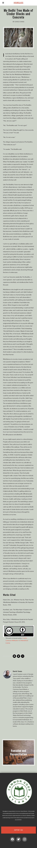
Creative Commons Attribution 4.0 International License (17, 640)
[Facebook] (14, 656)
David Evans (17, 671)
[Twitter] (18, 656)
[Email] (22, 656)
